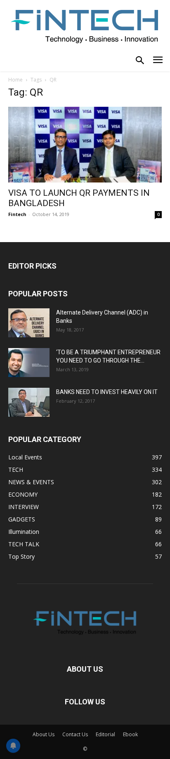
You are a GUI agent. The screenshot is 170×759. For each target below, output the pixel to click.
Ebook (130, 734)
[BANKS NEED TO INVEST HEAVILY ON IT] (29, 402)
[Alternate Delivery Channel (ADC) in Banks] (29, 322)
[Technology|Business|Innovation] (85, 25)
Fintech (17, 214)
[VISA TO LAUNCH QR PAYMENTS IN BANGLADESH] (85, 145)
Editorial (105, 734)
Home (15, 79)
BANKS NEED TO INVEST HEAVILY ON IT (107, 392)
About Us (43, 734)
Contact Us (75, 734)
